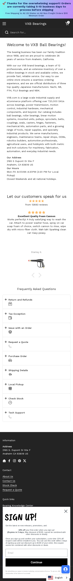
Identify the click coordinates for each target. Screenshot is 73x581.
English (59, 577)
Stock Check (10, 485)
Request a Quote (12, 489)
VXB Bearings (35, 23)
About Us (8, 476)
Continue (36, 562)
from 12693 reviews (36, 204)
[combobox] (36, 32)
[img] (36, 201)
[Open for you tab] (65, 569)
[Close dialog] (65, 511)
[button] (67, 23)
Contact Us (9, 480)
